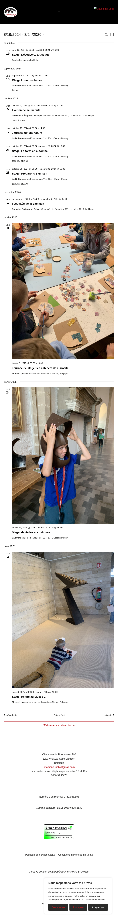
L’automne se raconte (26, 110)
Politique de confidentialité (40, 854)
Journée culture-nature (27, 132)
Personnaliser (58, 907)
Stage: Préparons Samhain (29, 173)
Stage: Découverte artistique (30, 54)
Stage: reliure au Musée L (28, 696)
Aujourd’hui (59, 715)
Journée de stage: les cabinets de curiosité (40, 368)
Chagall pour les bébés (27, 80)
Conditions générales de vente (75, 854)
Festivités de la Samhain (28, 203)
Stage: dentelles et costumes (31, 532)
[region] (78, 896)
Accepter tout (98, 907)
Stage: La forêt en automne (30, 151)
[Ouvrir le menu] (59, 12)
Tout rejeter (78, 907)
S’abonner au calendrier (57, 725)
